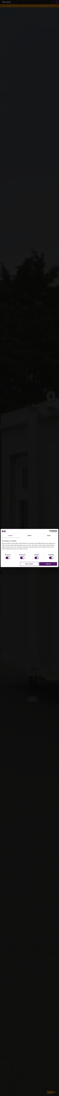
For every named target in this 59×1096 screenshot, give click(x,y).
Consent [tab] (10, 535)
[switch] (22, 558)
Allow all (48, 564)
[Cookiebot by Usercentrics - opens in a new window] (50, 531)
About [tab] (48, 535)
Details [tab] (29, 535)
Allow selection (29, 564)
